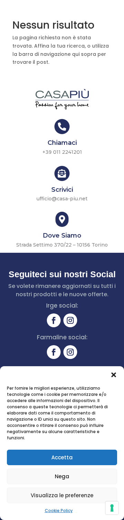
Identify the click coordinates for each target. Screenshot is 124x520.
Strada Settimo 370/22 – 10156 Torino (62, 245)
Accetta (62, 457)
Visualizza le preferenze (62, 495)
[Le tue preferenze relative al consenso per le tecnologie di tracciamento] (111, 507)
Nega (62, 476)
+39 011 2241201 (62, 152)
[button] (113, 374)
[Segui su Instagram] (70, 320)
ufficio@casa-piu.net (62, 199)
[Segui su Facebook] (54, 320)
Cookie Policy (59, 510)
